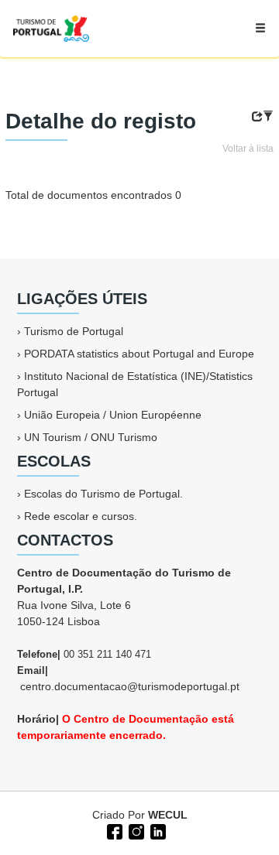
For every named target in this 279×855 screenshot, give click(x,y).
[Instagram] (135, 830)
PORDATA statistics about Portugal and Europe (139, 353)
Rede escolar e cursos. (80, 516)
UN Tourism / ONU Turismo (90, 437)
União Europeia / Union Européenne (113, 415)
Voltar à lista (248, 148)
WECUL (168, 815)
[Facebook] (113, 830)
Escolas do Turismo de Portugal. (103, 493)
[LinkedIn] (156, 830)
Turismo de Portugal (73, 331)
